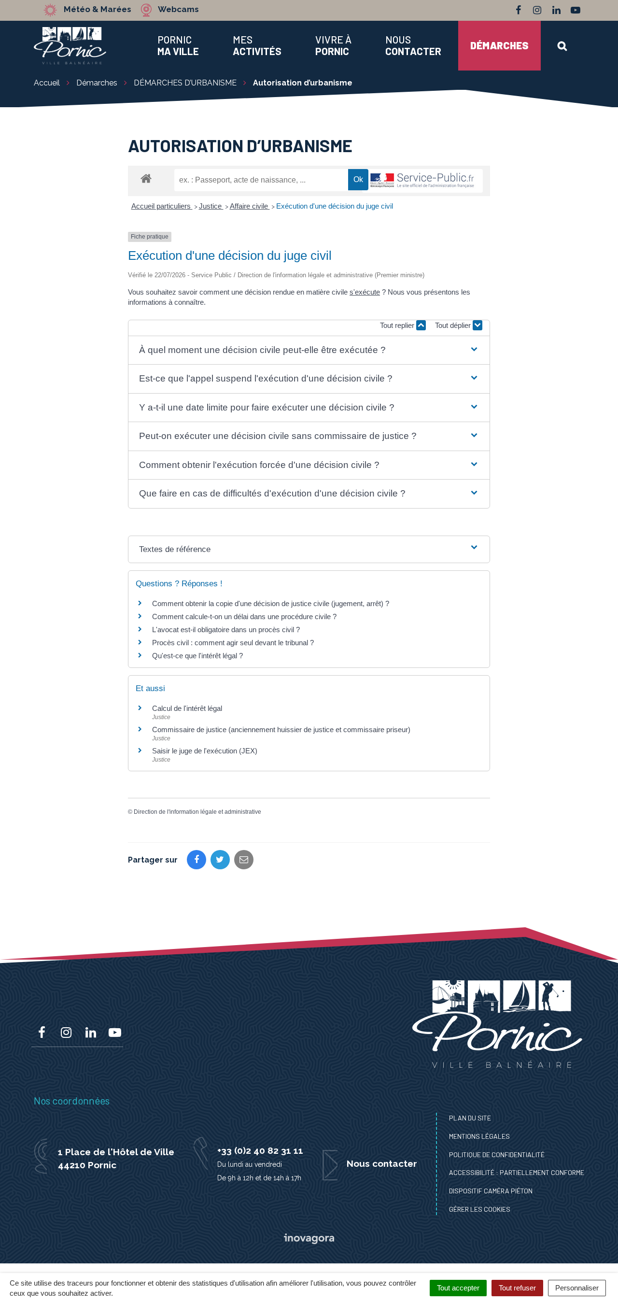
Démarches (499, 45)
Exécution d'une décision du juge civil (334, 206)
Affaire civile (250, 206)
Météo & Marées (97, 9)
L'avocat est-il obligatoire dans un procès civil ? (226, 629)
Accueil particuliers (162, 206)
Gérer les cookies (479, 1209)
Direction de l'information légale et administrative (197, 811)
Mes (257, 45)
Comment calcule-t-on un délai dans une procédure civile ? (244, 616)
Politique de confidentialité (497, 1154)
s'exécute (365, 292)
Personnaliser (577, 1288)
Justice (211, 206)
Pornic (178, 45)
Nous (413, 45)
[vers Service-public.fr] (422, 181)
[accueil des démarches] (146, 178)
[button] (309, 350)
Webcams (178, 9)
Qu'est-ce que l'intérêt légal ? (197, 656)
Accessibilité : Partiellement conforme (516, 1172)
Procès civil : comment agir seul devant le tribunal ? (233, 642)
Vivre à (333, 45)
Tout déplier (454, 325)
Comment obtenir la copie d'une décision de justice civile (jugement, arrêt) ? (270, 603)
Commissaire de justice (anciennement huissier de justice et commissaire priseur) (281, 729)
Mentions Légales (479, 1136)
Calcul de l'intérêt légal (187, 708)
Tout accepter (458, 1288)
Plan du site (470, 1118)
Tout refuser (517, 1288)
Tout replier (398, 325)
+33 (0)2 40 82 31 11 (260, 1150)
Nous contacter (382, 1163)
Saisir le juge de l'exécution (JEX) (204, 751)
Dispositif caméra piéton (491, 1191)
